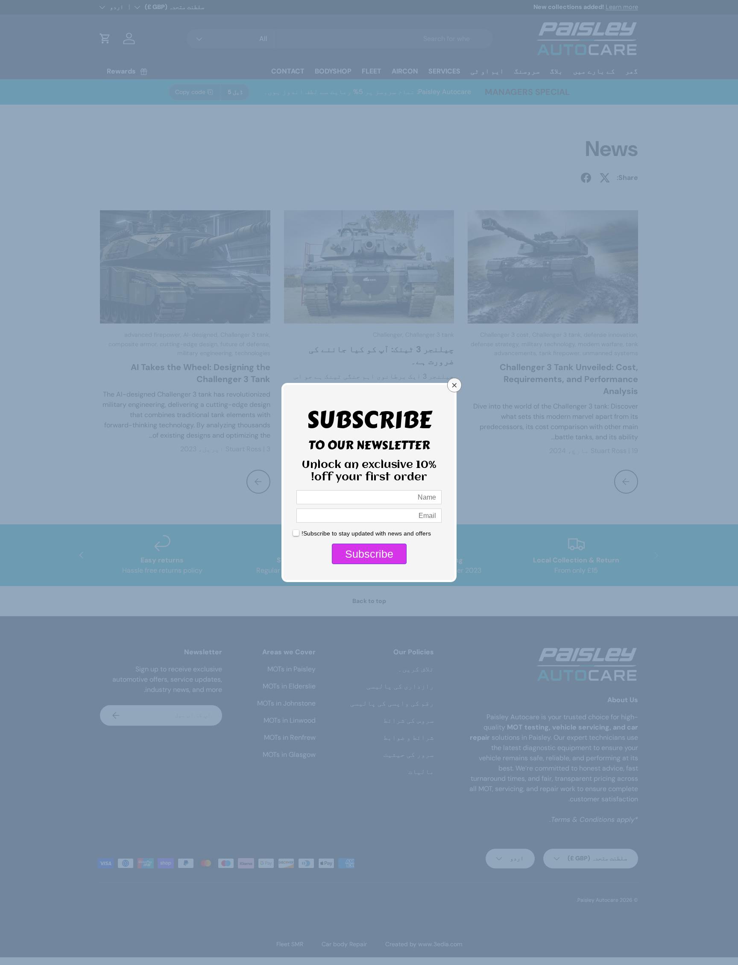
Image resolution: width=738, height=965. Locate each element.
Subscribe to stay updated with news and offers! (366, 533)
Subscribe (369, 554)
